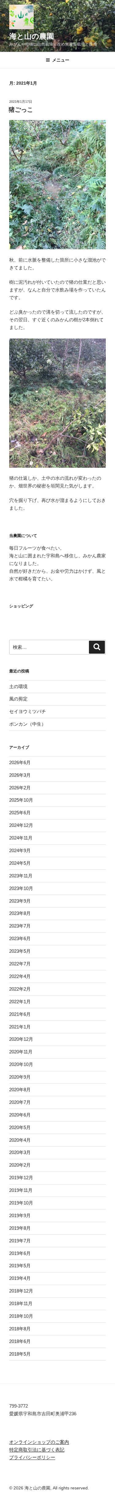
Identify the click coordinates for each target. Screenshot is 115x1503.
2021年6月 (20, 1014)
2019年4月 (20, 1278)
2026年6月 (20, 762)
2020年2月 (20, 1165)
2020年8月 (20, 1089)
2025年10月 (21, 800)
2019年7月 (20, 1240)
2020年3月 (20, 1152)
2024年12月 (21, 825)
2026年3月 (20, 775)
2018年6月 (20, 1341)
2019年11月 (21, 1190)
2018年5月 (20, 1354)
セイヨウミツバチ (27, 711)
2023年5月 (20, 951)
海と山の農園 (31, 36)
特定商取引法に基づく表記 (36, 1449)
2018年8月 (20, 1328)
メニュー (60, 60)
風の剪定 (18, 698)
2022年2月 (20, 989)
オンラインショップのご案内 (39, 1442)
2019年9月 (20, 1215)
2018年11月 (21, 1303)
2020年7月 (20, 1102)
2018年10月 (21, 1316)
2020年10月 (21, 1064)
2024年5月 (20, 863)
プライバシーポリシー (32, 1457)
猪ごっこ (21, 109)
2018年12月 (21, 1290)
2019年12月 (21, 1177)
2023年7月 (20, 925)
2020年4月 (20, 1140)
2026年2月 (20, 787)
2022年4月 (20, 976)
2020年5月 (20, 1127)
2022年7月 (20, 963)
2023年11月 (21, 875)
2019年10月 (21, 1202)
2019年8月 (20, 1228)
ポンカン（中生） (27, 724)
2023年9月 (20, 901)
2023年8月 (20, 913)
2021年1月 (20, 1026)
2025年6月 (20, 812)
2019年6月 (20, 1253)
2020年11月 (21, 1051)
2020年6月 (20, 1114)
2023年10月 (21, 888)
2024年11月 (21, 837)
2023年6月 (20, 938)
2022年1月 (20, 1001)
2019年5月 (20, 1265)
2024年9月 (20, 850)
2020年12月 (21, 1039)
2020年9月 (20, 1077)
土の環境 (18, 686)
